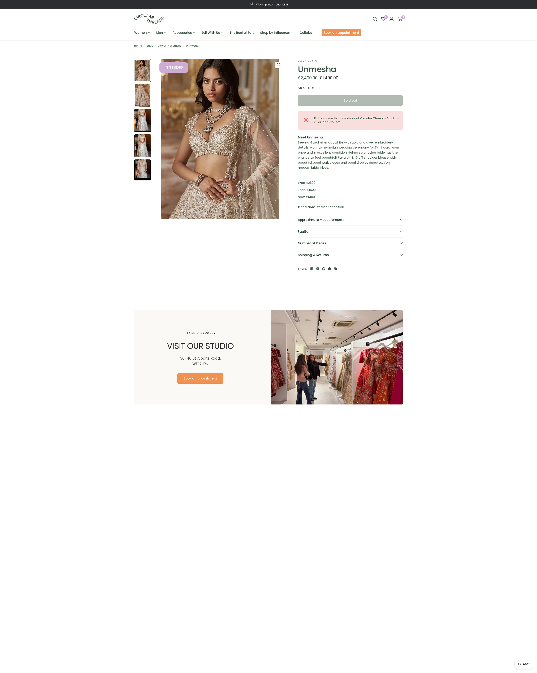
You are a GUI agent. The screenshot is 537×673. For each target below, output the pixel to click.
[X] (317, 268)
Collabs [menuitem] (306, 32)
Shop (149, 45)
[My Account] (391, 19)
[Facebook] (311, 268)
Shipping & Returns (313, 255)
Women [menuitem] (140, 32)
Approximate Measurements (321, 220)
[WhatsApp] (329, 268)
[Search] (375, 19)
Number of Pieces (312, 243)
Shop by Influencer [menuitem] (275, 32)
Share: (302, 268)
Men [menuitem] (159, 32)
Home (138, 45)
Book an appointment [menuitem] (341, 32)
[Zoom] (278, 65)
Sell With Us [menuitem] (210, 32)
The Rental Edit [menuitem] (241, 32)
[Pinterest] (323, 268)
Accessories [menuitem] (182, 32)
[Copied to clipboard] (335, 268)
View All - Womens (169, 45)
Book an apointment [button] (200, 378)
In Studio (173, 67)
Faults (303, 231)
